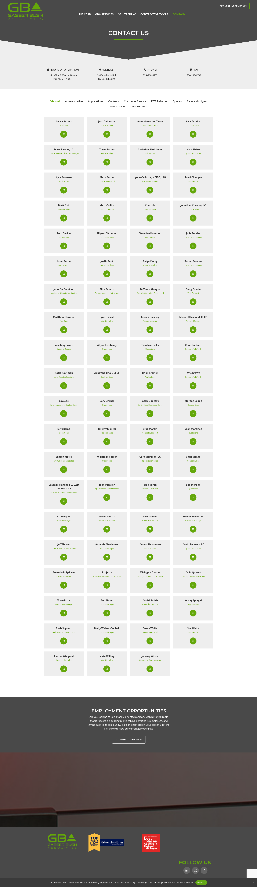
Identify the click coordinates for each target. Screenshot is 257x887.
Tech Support (138, 106)
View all (55, 101)
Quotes (177, 101)
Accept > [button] (201, 882)
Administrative (74, 101)
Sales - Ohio (117, 106)
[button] (253, 882)
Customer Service (135, 101)
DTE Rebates (159, 101)
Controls (113, 101)
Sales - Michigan (197, 101)
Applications (95, 101)
